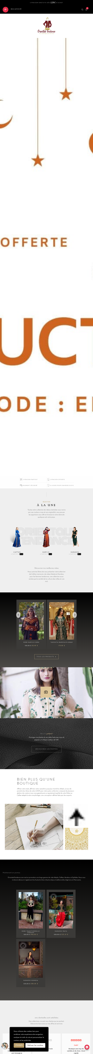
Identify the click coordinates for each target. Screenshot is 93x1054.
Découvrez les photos (46, 749)
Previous (18, 615)
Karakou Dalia (61, 642)
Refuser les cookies (35, 1045)
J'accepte (19, 1045)
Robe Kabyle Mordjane (31, 642)
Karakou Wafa (61, 931)
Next (75, 615)
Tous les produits (46, 657)
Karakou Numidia (30, 980)
